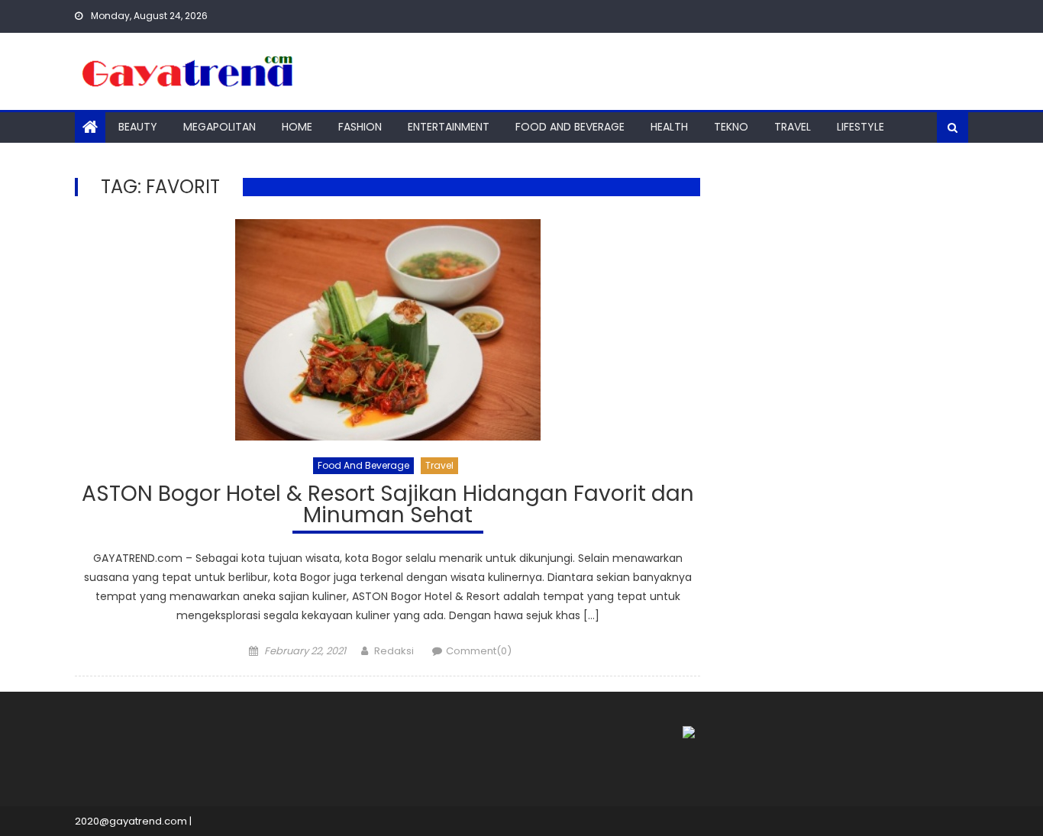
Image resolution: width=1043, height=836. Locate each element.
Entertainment (448, 126)
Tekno (731, 126)
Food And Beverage (570, 126)
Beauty (137, 126)
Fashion (360, 126)
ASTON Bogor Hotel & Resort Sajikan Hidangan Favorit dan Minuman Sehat (388, 506)
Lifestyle (860, 126)
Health (669, 126)
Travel (792, 126)
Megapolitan (219, 126)
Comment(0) (479, 651)
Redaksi (394, 651)
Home (297, 126)
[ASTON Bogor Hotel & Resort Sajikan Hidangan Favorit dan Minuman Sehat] (387, 330)
